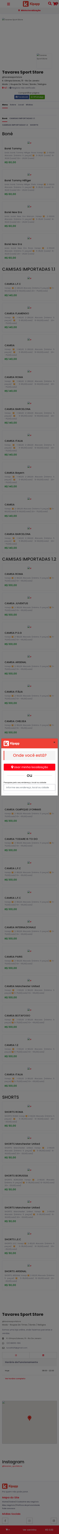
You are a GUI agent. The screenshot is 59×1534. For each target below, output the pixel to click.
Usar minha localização (30, 767)
